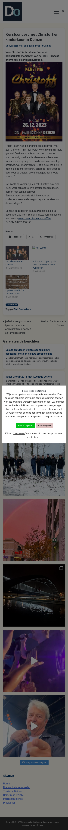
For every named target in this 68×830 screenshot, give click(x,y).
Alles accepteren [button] (25, 425)
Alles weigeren (44, 425)
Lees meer (19, 433)
